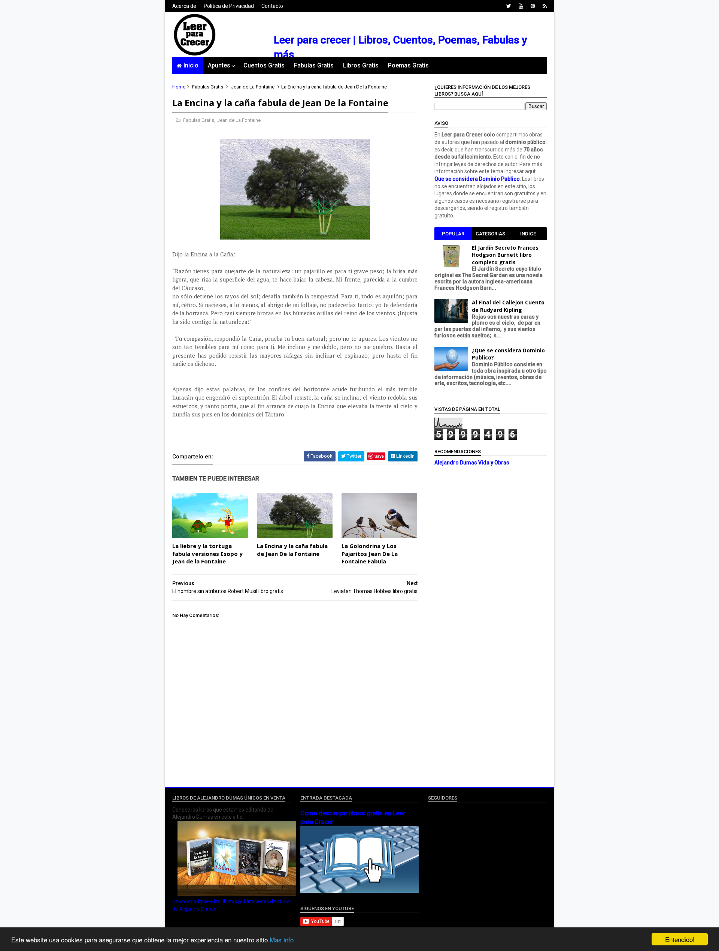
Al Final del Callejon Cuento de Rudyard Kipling (508, 306)
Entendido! (680, 939)
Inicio (190, 65)
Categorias (490, 234)
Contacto (272, 6)
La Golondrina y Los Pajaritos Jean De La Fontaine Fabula (370, 553)
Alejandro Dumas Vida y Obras (471, 463)
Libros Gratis (361, 65)
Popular (453, 234)
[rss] (545, 6)
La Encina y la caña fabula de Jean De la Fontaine (292, 549)
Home (178, 87)
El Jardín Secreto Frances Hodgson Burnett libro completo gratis (505, 255)
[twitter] (508, 6)
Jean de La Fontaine (252, 87)
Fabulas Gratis (314, 65)
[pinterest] (533, 6)
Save (379, 456)
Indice (528, 234)
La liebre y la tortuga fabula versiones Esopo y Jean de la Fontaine (207, 553)
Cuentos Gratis (264, 65)
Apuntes (219, 65)
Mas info (282, 939)
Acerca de (184, 6)
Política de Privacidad (229, 6)
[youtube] (521, 6)
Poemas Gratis (408, 65)
